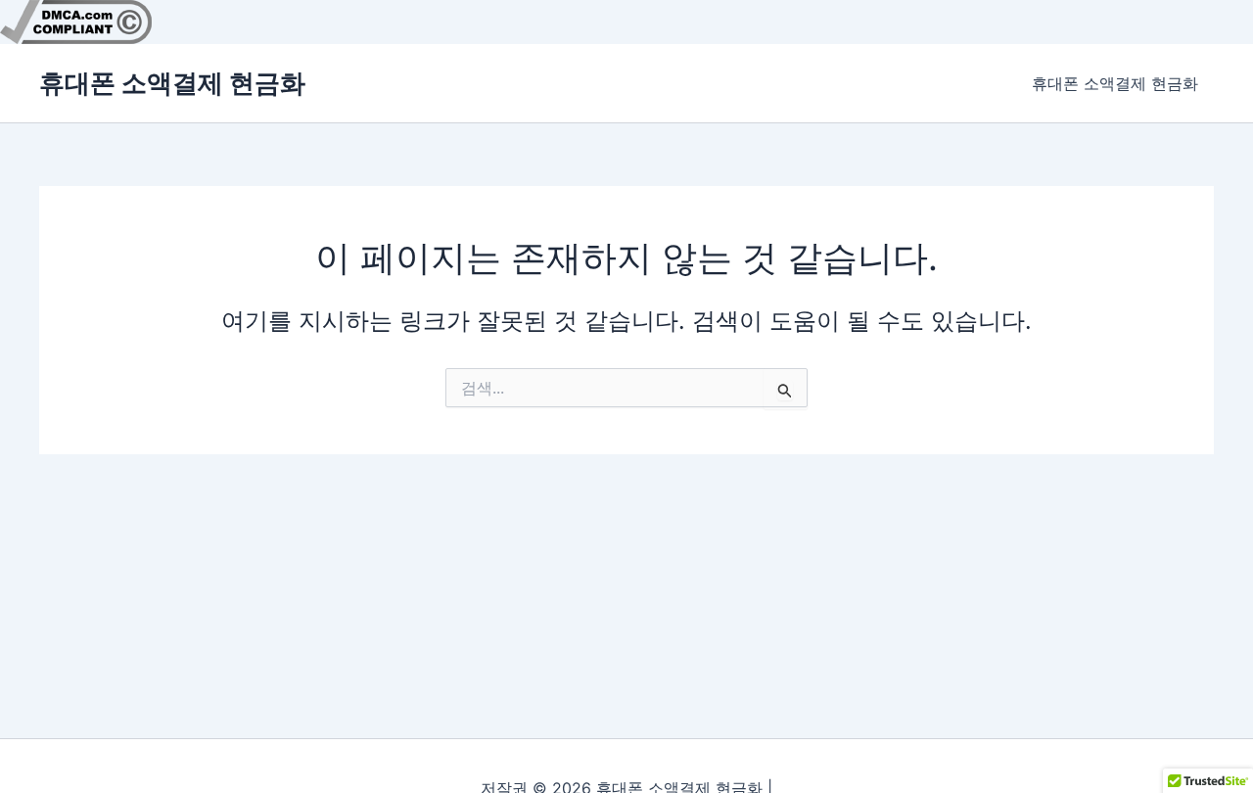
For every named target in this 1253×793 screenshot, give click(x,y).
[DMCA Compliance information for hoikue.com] (76, 20)
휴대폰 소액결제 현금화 (172, 83)
